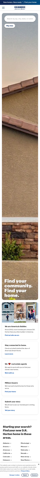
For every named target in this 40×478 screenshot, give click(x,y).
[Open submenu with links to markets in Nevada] (27, 453)
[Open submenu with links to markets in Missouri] (28, 447)
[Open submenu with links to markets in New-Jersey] (30, 457)
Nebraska (24, 450)
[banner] (20, 2)
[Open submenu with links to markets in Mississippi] (30, 443)
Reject (25, 475)
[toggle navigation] (3, 8)
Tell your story (10, 410)
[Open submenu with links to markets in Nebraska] (29, 450)
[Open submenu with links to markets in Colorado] (11, 457)
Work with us (9, 373)
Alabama (6, 443)
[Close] (38, 464)
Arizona (6, 447)
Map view (9, 26)
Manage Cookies (14, 475)
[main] (20, 215)
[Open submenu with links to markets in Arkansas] (11, 450)
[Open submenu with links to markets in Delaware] (11, 460)
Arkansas (6, 450)
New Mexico (25, 460)
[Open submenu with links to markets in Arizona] (9, 447)
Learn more (9, 354)
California (6, 453)
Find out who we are (12, 335)
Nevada (23, 453)
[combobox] (20, 19)
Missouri (24, 447)
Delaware (6, 460)
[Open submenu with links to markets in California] (11, 453)
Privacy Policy (25, 471)
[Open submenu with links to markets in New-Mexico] (31, 460)
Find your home (10, 392)
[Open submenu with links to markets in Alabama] (10, 443)
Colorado (6, 457)
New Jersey (25, 457)
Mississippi (25, 443)
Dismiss (34, 475)
